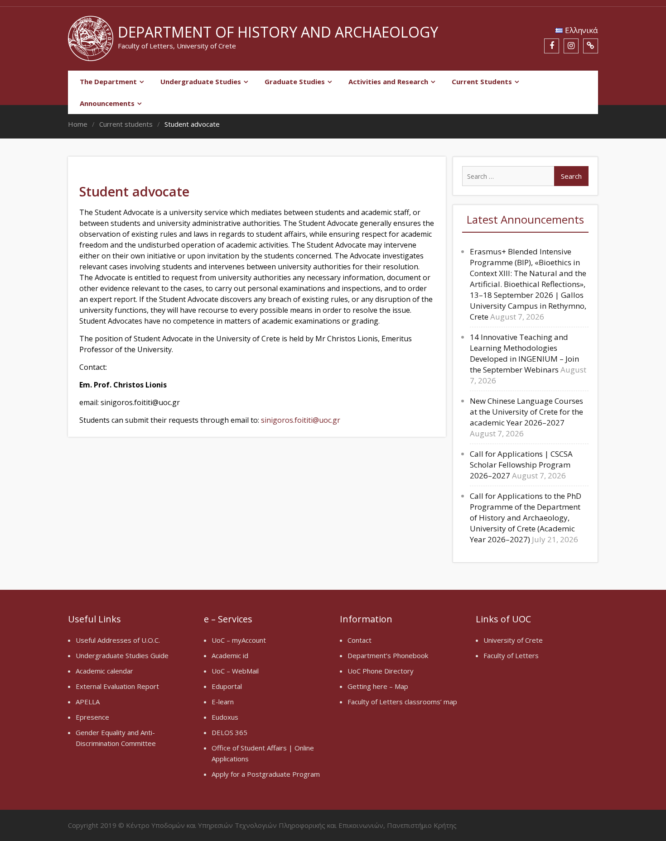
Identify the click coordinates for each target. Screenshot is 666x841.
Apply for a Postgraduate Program (266, 774)
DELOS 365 (229, 732)
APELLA (88, 701)
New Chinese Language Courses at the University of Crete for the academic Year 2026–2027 (526, 412)
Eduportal (227, 686)
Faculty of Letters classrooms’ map (402, 701)
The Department (108, 81)
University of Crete (513, 640)
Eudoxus (225, 717)
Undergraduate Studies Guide (122, 655)
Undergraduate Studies (200, 81)
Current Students (482, 81)
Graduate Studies (295, 81)
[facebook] (551, 45)
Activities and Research (388, 81)
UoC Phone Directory (380, 670)
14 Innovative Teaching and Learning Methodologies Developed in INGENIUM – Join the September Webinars (524, 353)
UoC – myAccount (239, 640)
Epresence (92, 717)
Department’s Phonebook (387, 655)
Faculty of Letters (511, 655)
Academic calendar (104, 670)
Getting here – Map (377, 686)
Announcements (107, 103)
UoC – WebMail (235, 670)
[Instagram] (571, 45)
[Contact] (590, 45)
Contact (359, 640)
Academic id (230, 655)
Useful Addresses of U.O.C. (118, 640)
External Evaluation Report (117, 686)
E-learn (223, 701)
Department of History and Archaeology (278, 32)
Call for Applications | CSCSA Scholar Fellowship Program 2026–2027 (521, 465)
